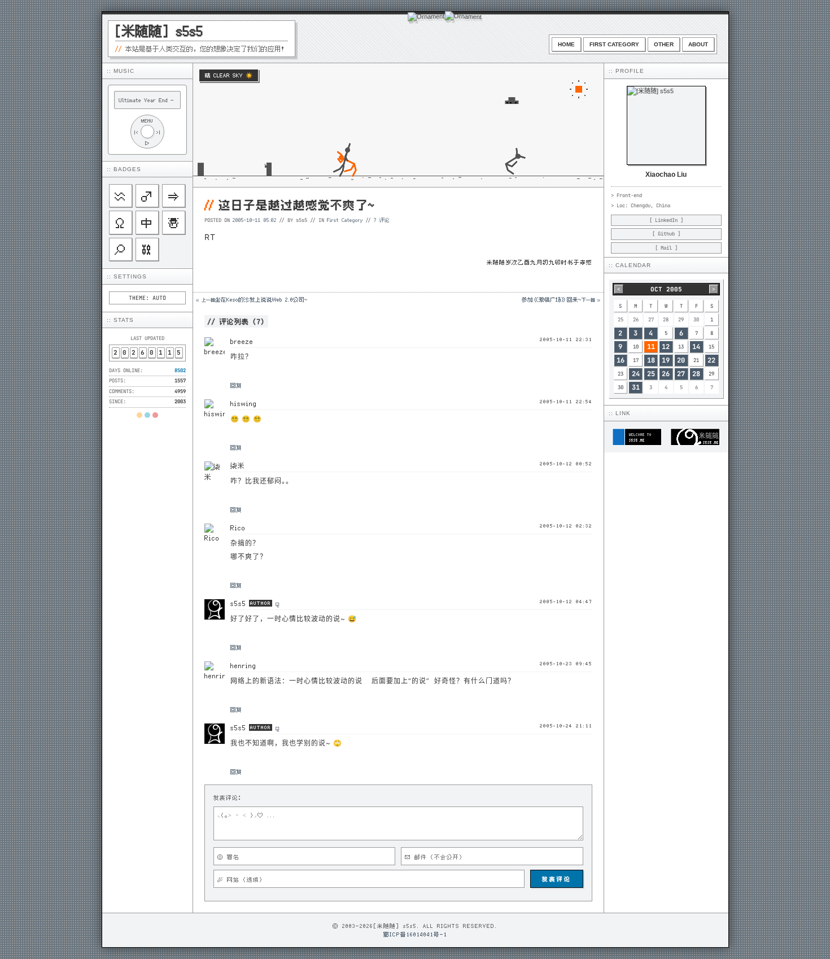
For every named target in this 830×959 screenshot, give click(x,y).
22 (711, 360)
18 (651, 360)
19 (666, 360)
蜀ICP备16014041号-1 (415, 934)
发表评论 (556, 878)
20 (681, 360)
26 (666, 373)
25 (651, 373)
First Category (614, 44)
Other (664, 44)
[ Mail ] (666, 248)
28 (696, 373)
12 (666, 346)
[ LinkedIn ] (666, 220)
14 (696, 346)
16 (620, 360)
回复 (236, 385)
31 (636, 387)
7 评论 (382, 220)
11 (651, 346)
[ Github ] (666, 233)
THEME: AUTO (147, 298)
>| (158, 132)
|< (136, 132)
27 (681, 373)
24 (636, 373)
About (698, 44)
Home (566, 44)
